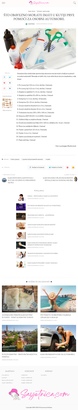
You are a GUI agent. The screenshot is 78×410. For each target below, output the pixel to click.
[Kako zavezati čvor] (7, 103)
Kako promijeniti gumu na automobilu (57, 354)
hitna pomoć (15, 159)
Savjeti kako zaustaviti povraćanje (41, 234)
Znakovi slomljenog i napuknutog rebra (43, 253)
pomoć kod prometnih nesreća (33, 159)
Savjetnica (31, 23)
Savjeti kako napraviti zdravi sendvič (41, 225)
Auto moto (31, 11)
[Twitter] (10, 77)
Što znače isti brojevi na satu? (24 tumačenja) (44, 205)
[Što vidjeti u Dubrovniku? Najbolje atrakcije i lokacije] (58, 298)
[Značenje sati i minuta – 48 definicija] (21, 216)
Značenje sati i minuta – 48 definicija (41, 215)
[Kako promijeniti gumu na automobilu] (58, 338)
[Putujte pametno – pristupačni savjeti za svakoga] (20, 338)
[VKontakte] (10, 88)
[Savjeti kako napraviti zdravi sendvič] (21, 226)
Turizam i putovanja (43, 11)
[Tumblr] (10, 83)
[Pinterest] (4, 83)
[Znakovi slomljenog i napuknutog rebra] (21, 254)
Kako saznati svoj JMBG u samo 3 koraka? (42, 263)
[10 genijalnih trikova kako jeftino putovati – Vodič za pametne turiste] (20, 298)
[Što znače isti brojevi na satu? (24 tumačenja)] (21, 206)
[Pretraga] (74, 3)
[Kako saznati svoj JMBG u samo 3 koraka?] (21, 264)
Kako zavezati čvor (7, 110)
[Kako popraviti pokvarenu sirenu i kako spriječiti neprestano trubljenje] (21, 245)
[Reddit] (4, 88)
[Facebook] (4, 77)
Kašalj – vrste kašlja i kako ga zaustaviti (43, 196)
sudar (48, 159)
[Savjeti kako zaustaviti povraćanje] (21, 235)
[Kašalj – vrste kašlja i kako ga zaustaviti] (21, 197)
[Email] (73, 167)
